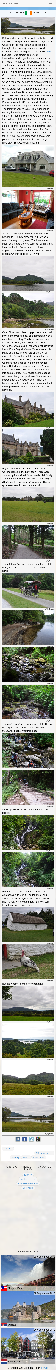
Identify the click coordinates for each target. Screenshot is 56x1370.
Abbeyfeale (28, 1187)
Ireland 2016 (38, 1157)
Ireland (26, 1157)
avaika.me (10, 3)
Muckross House (28, 1179)
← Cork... (8, 1148)
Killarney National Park (28, 1183)
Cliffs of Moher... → (44, 1153)
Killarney (15, 1157)
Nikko (48, 51)
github (44, 1367)
